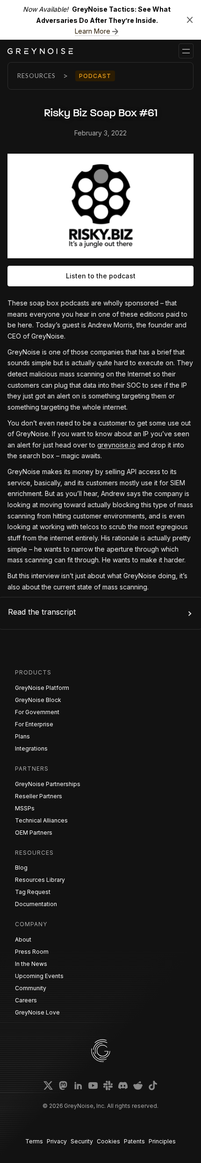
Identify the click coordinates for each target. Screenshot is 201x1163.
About (23, 939)
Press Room (32, 951)
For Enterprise (34, 724)
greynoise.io (116, 445)
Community (30, 988)
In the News (31, 963)
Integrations (31, 748)
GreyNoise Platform (42, 687)
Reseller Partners (38, 796)
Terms (34, 1141)
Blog (21, 867)
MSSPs (25, 808)
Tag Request (32, 891)
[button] (186, 50)
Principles (162, 1141)
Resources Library (40, 879)
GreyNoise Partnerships (47, 783)
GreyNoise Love (37, 1012)
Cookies (108, 1141)
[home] (40, 51)
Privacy (57, 1141)
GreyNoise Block (38, 699)
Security (82, 1141)
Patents (134, 1141)
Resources (36, 75)
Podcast (95, 75)
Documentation (36, 904)
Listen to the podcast (101, 276)
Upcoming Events (39, 975)
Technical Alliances (41, 820)
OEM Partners (33, 832)
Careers (26, 1000)
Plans (22, 736)
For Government (37, 712)
